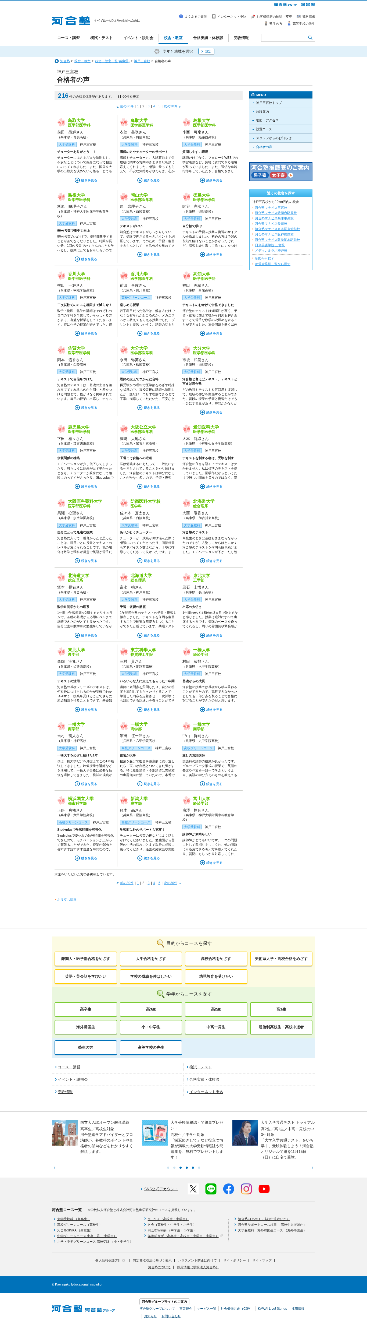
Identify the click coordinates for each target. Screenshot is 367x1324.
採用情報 (298, 1309)
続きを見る (89, 180)
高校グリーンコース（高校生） (79, 1225)
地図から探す (264, 258)
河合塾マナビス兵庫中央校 (274, 218)
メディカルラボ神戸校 (271, 250)
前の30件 (127, 106)
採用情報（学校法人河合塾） (198, 1267)
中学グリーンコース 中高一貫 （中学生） (87, 1236)
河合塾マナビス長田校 (271, 224)
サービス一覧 (206, 1309)
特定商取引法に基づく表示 (152, 1260)
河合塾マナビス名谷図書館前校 (277, 229)
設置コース (264, 129)
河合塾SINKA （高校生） (75, 1230)
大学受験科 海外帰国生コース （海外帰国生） (272, 1230)
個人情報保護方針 (108, 1260)
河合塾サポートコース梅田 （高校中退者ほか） (272, 1225)
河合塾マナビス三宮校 (271, 208)
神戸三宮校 (142, 61)
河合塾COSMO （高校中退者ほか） (264, 1219)
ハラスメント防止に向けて (197, 1260)
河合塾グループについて (157, 1309)
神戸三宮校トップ (269, 103)
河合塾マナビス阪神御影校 (274, 234)
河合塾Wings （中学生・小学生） (172, 1230)
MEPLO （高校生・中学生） (168, 1219)
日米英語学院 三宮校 (270, 245)
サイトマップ (262, 1260)
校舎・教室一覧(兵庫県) (112, 61)
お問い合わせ (171, 1316)
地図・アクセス (267, 120)
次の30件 (170, 106)
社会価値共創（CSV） (237, 1309)
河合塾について (159, 1267)
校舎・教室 (82, 61)
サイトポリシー (234, 1260)
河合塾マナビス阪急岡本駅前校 (277, 240)
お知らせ (150, 1316)
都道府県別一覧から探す (272, 264)
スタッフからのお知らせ (274, 138)
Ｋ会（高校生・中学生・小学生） (172, 1225)
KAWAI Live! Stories (272, 1309)
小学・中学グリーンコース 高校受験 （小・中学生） (95, 1242)
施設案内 (262, 112)
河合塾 (65, 61)
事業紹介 (185, 1309)
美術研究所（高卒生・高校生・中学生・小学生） (183, 1236)
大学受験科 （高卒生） (73, 1219)
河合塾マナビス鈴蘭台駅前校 (276, 213)
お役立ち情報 (67, 900)
